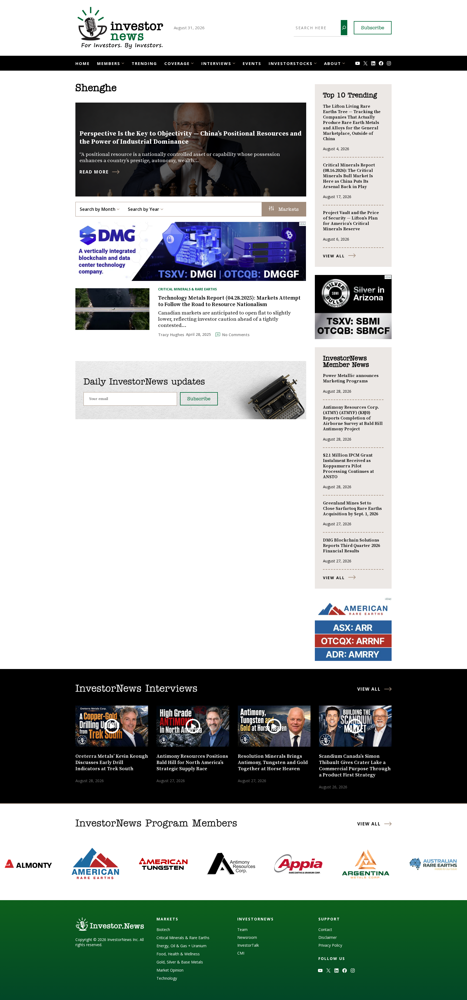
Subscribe (372, 28)
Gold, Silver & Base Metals (179, 962)
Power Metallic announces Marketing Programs (351, 378)
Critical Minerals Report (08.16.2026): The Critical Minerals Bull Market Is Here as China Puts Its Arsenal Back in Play (349, 175)
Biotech (163, 929)
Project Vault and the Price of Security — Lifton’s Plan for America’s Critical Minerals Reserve (351, 221)
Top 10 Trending (350, 95)
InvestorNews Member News (346, 361)
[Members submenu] (122, 62)
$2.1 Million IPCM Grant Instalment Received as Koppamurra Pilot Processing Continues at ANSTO (348, 466)
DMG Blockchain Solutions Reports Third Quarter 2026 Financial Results (351, 545)
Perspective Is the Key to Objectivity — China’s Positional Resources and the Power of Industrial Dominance (190, 138)
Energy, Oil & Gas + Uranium (181, 945)
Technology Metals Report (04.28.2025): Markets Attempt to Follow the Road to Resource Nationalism (229, 301)
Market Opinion (170, 970)
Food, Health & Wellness (178, 953)
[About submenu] (343, 62)
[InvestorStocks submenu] (315, 62)
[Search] (344, 27)
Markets (287, 209)
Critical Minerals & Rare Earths (187, 289)
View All (334, 255)
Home (82, 63)
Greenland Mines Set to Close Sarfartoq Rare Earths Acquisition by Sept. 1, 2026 (352, 508)
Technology (166, 978)
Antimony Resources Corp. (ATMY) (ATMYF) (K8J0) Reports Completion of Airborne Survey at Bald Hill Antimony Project (353, 418)
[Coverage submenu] (192, 62)
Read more (94, 172)
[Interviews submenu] (233, 62)
